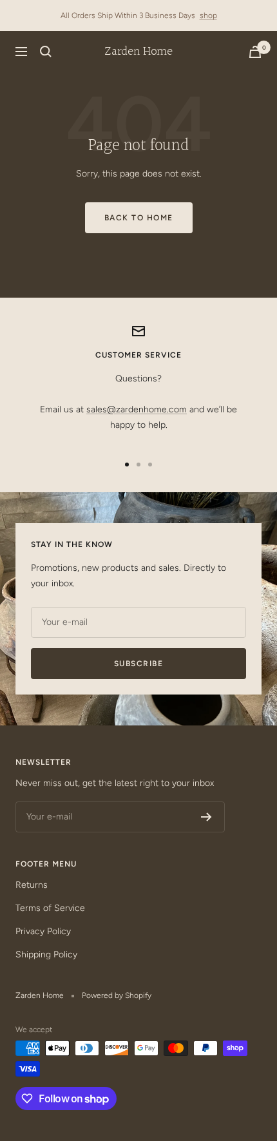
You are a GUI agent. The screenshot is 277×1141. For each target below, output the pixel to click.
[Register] (206, 816)
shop (208, 15)
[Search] (46, 51)
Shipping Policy (46, 954)
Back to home (138, 217)
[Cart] (255, 52)
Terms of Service (50, 908)
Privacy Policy (43, 931)
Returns (31, 884)
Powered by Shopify (116, 995)
